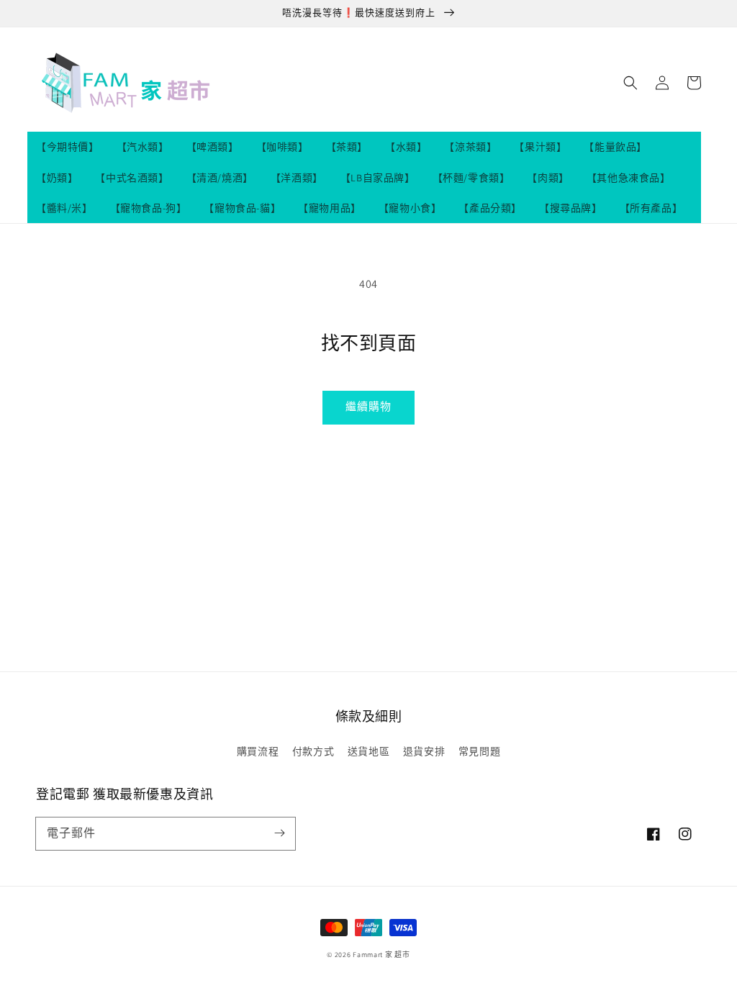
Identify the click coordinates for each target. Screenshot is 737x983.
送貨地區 (368, 751)
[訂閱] (279, 833)
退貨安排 (424, 751)
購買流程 (258, 751)
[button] (630, 83)
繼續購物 (368, 406)
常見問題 (479, 751)
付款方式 (313, 751)
